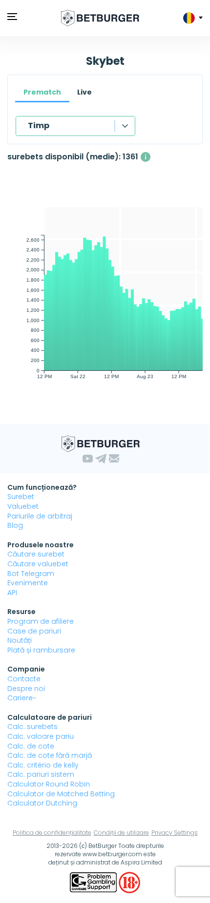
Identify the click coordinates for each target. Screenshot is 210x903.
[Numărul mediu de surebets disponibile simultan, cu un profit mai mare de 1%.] (145, 157)
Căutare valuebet (37, 564)
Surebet (20, 496)
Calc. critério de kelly (43, 765)
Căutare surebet (35, 554)
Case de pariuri (34, 631)
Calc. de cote (30, 746)
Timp (38, 125)
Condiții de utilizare (121, 832)
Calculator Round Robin (48, 784)
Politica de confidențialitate (52, 832)
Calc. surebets (32, 726)
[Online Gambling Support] (94, 882)
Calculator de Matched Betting (61, 794)
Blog (15, 525)
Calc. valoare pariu (40, 736)
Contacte (24, 679)
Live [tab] (84, 92)
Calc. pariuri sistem (40, 774)
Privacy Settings (174, 832)
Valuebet (23, 506)
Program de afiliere (40, 621)
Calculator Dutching (42, 803)
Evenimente (27, 583)
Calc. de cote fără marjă (49, 755)
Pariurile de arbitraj (39, 516)
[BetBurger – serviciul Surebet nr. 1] (100, 18)
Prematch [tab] (42, 92)
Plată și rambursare (41, 650)
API (12, 592)
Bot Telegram (30, 573)
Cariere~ (21, 698)
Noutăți (19, 640)
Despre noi (26, 688)
